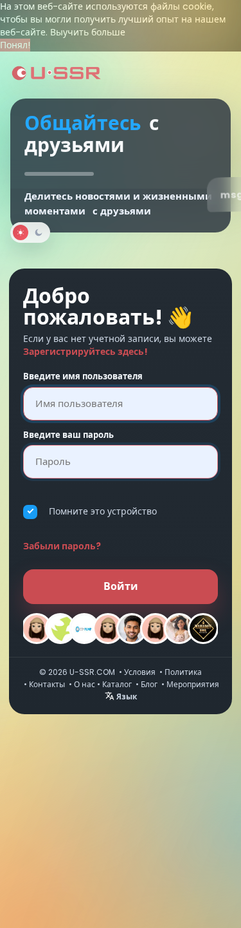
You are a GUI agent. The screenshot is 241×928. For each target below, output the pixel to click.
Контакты (47, 684)
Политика (183, 672)
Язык (125, 696)
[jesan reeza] (36, 628)
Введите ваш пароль (68, 435)
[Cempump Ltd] (84, 628)
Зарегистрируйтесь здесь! (85, 351)
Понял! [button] (15, 45)
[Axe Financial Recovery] (155, 628)
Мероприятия (192, 684)
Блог (149, 684)
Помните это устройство (103, 511)
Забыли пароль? (62, 546)
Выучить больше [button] (87, 32)
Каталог (117, 684)
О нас (84, 684)
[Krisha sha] (60, 628)
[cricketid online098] (107, 628)
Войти (120, 586)
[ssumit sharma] (131, 628)
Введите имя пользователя (83, 377)
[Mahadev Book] (203, 628)
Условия (140, 672)
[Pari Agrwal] (179, 628)
